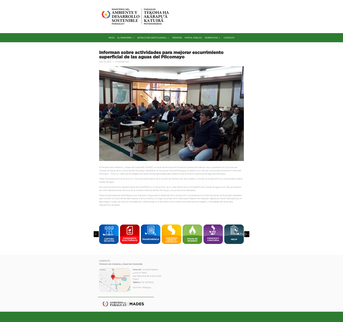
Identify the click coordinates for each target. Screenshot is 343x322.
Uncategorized (122, 62)
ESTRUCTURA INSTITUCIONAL (151, 38)
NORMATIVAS (211, 38)
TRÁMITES (177, 38)
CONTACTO (229, 38)
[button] (96, 234)
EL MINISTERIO (125, 38)
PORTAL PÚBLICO (193, 38)
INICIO (112, 38)
